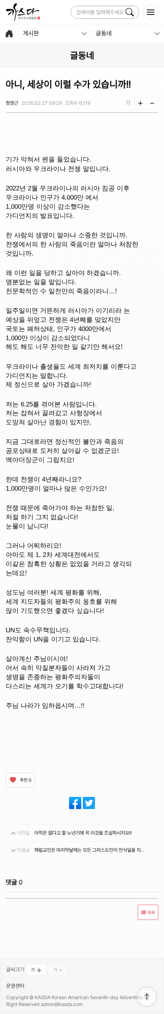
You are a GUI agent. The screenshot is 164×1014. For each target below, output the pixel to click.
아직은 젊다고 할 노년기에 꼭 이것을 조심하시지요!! (83, 833)
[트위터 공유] (89, 803)
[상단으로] (146, 996)
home (9, 33)
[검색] (129, 12)
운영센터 (15, 986)
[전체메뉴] (150, 12)
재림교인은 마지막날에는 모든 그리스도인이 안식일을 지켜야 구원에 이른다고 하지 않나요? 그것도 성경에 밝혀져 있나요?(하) (90, 850)
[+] (140, 103)
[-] (152, 103)
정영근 (12, 103)
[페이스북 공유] (75, 803)
